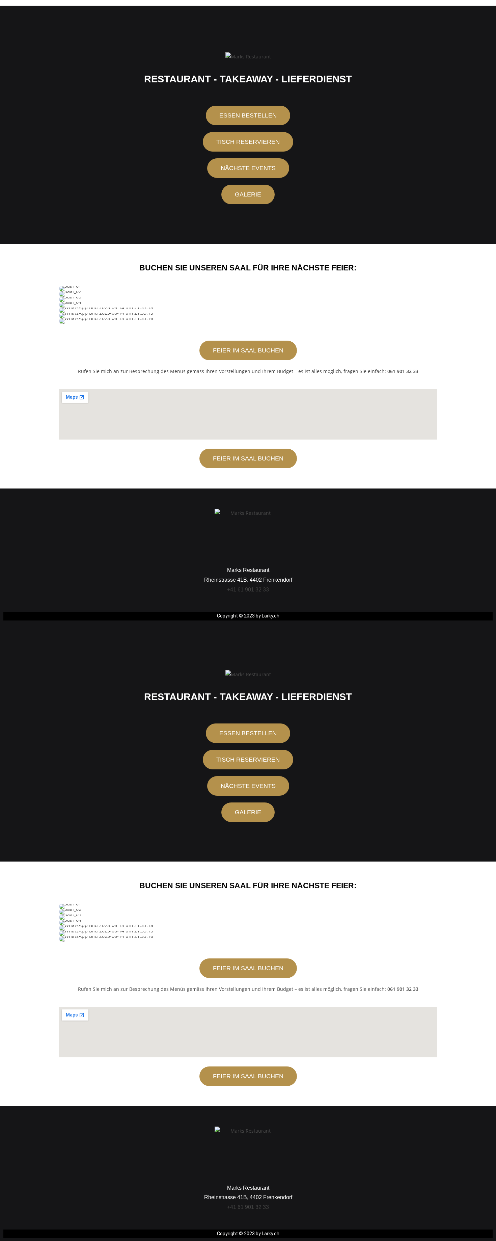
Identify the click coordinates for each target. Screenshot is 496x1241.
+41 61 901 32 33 (248, 589)
